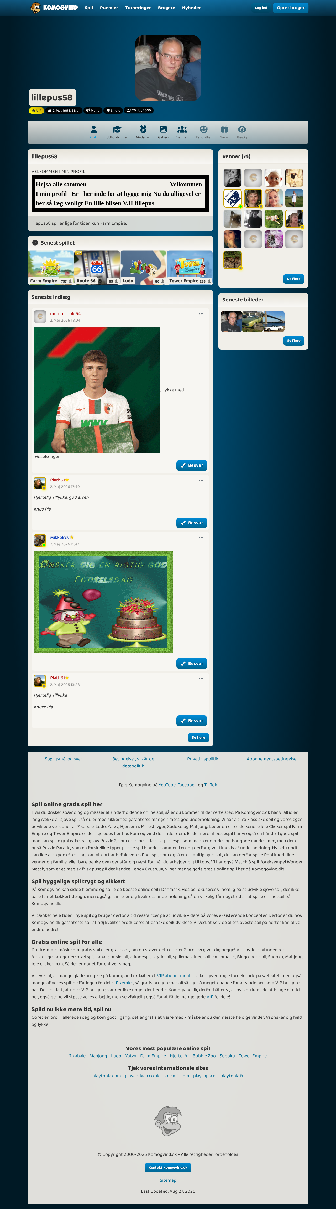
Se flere (198, 737)
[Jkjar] (232, 219)
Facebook (187, 785)
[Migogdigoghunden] (273, 219)
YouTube (167, 785)
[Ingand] (294, 219)
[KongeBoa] (232, 260)
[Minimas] (253, 219)
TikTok (210, 785)
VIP (210, 997)
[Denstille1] (273, 239)
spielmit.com (176, 1076)
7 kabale (77, 1056)
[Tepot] (294, 239)
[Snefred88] (232, 239)
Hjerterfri (179, 1056)
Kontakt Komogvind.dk (168, 1167)
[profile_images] (231, 321)
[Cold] (273, 198)
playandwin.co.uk (142, 1076)
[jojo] (252, 321)
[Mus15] (232, 198)
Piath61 (57, 480)
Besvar (195, 465)
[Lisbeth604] (294, 177)
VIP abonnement (174, 975)
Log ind (261, 8)
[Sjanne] (232, 177)
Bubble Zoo (204, 1056)
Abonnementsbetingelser (272, 759)
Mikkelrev (60, 537)
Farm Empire (153, 1056)
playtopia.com (106, 1076)
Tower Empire (253, 1056)
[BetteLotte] (253, 198)
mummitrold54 (65, 313)
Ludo (116, 1056)
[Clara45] (294, 198)
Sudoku (227, 1056)
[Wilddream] (273, 177)
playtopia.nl (205, 1076)
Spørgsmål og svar (63, 759)
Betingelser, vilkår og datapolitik (133, 762)
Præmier (124, 982)
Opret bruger (290, 8)
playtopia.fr (232, 1076)
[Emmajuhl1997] (253, 177)
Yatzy (130, 1056)
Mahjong (98, 1056)
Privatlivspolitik (202, 759)
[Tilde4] (253, 239)
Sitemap (168, 1180)
